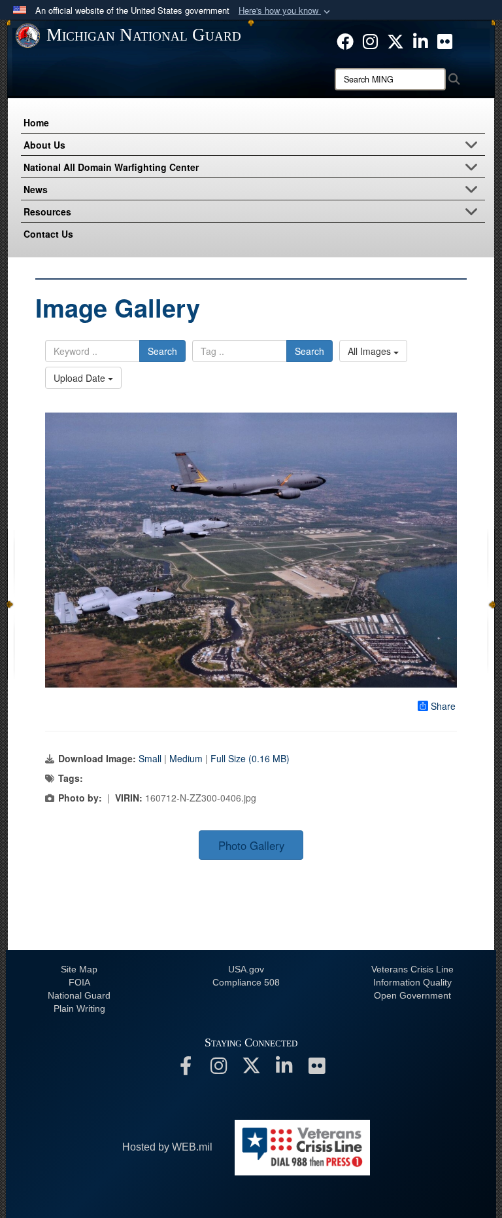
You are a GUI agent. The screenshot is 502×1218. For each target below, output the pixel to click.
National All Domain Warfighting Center (111, 167)
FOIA (79, 982)
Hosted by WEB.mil (167, 1147)
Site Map (79, 969)
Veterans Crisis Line (412, 969)
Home (36, 122)
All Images (370, 351)
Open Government (412, 995)
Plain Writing (79, 1008)
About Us (44, 144)
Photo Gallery (251, 845)
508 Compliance (246, 982)
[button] (286, 11)
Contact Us (48, 233)
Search (162, 351)
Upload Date (81, 377)
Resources (47, 211)
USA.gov (246, 969)
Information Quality (412, 982)
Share (443, 706)
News (36, 189)
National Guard (79, 995)
